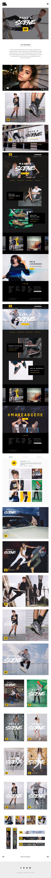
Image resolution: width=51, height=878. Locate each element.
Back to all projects (25, 856)
